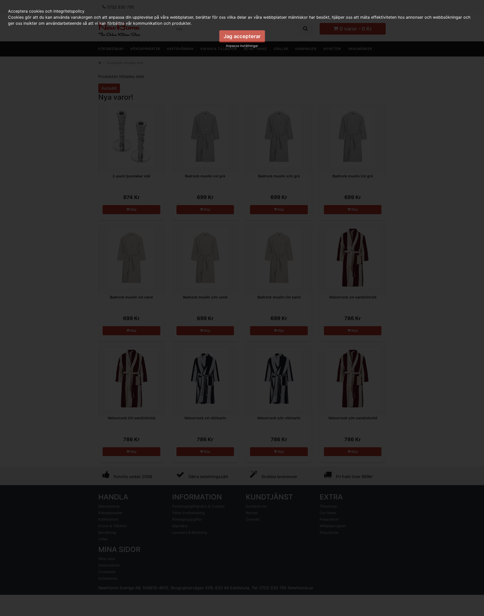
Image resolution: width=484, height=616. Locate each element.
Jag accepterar (242, 36)
